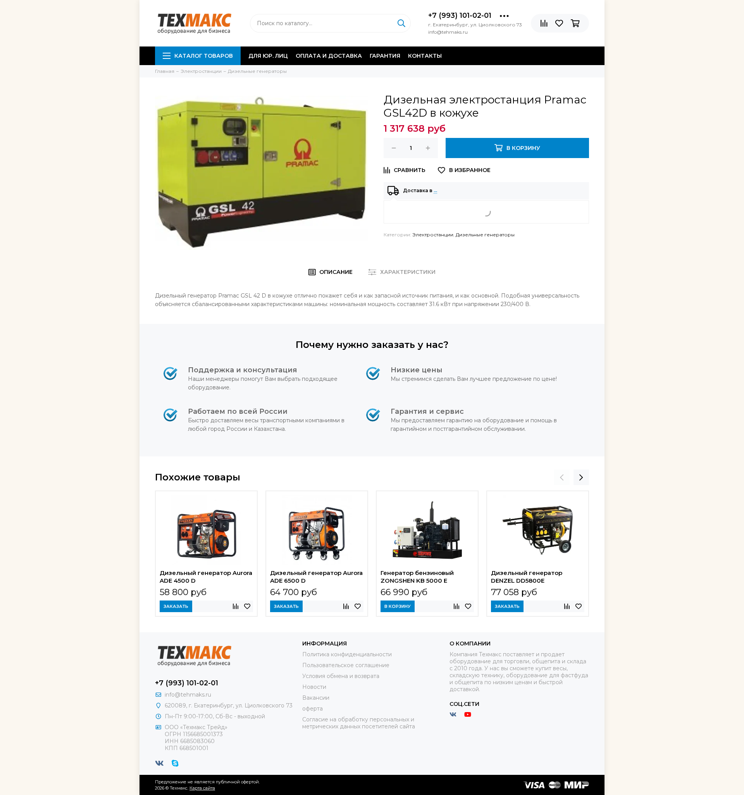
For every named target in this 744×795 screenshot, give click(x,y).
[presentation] (562, 477)
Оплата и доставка (329, 55)
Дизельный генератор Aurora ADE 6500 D (316, 576)
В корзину (397, 606)
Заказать (176, 606)
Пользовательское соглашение (345, 665)
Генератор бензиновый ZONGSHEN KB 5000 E (417, 576)
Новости (314, 686)
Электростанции (432, 234)
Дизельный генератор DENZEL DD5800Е (526, 576)
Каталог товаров (203, 55)
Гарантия (385, 55)
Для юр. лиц (268, 55)
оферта (312, 708)
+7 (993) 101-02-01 (459, 15)
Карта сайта (202, 788)
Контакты (425, 55)
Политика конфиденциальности (347, 654)
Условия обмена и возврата (340, 676)
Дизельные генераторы (485, 234)
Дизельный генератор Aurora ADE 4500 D (206, 576)
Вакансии (315, 697)
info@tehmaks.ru (188, 694)
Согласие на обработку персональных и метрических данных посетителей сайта (358, 723)
